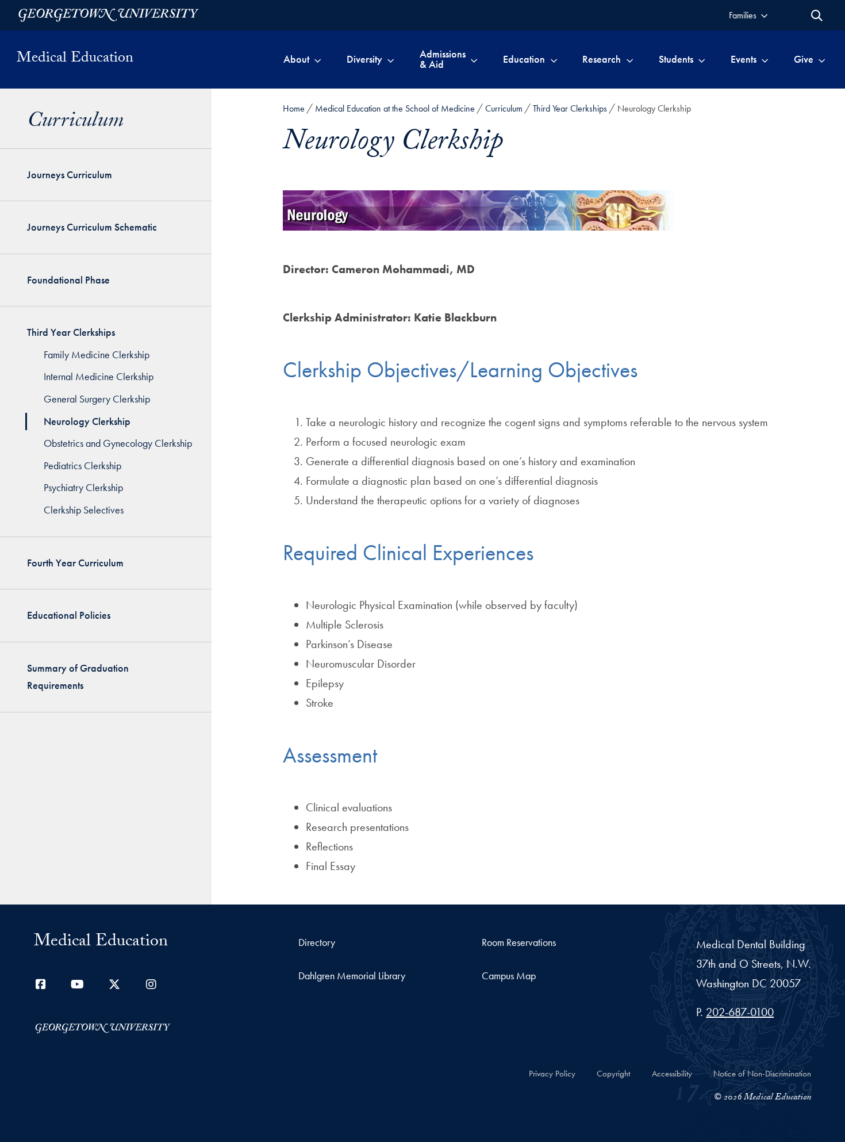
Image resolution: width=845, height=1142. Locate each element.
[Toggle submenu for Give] (822, 59)
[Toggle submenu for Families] (764, 15)
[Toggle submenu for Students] (702, 59)
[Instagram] (151, 984)
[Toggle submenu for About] (318, 59)
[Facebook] (41, 984)
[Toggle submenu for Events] (765, 59)
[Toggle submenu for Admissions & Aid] (474, 59)
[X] (114, 984)
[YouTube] (77, 984)
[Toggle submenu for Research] (630, 59)
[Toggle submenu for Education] (554, 59)
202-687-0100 (740, 1012)
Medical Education (75, 59)
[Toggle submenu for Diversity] (391, 59)
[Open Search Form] (816, 15)
